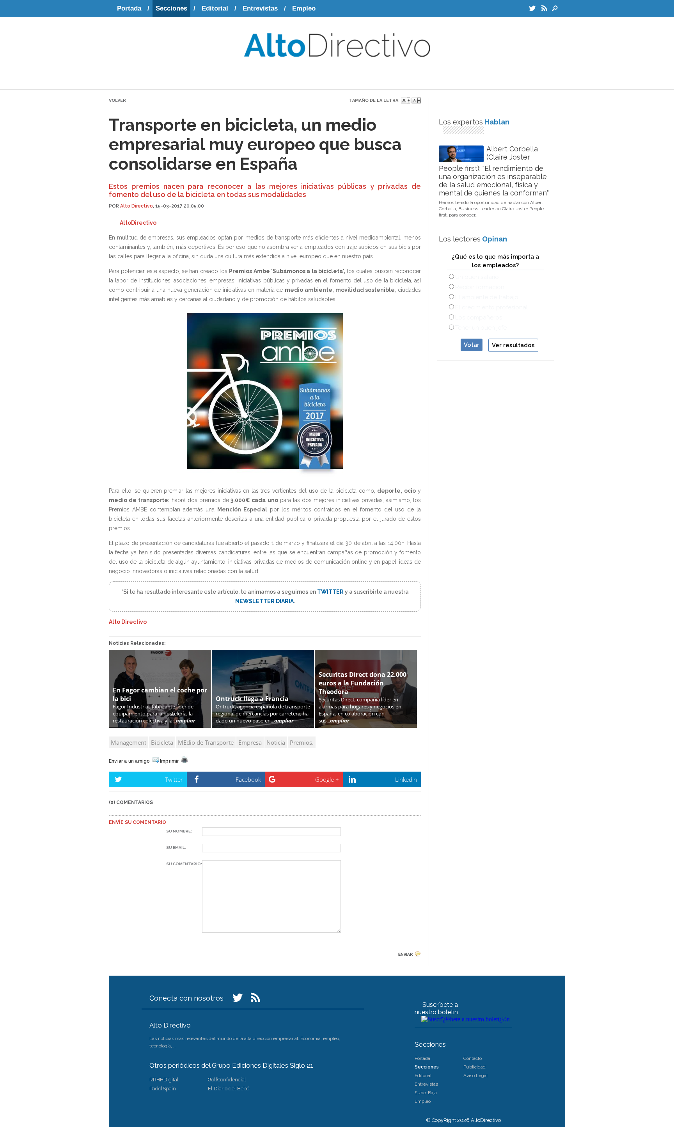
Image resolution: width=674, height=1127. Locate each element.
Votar (471, 344)
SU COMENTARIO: (184, 864)
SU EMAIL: (176, 847)
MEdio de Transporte (206, 742)
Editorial (215, 8)
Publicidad (474, 1067)
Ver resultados (513, 345)
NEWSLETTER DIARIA (264, 601)
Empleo (304, 8)
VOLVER (117, 100)
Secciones (171, 8)
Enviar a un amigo (131, 761)
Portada (129, 8)
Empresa (250, 742)
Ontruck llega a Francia (252, 698)
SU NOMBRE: (179, 831)
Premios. (302, 742)
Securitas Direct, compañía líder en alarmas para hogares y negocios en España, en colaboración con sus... (360, 710)
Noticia (275, 742)
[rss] (255, 999)
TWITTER (331, 592)
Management (128, 742)
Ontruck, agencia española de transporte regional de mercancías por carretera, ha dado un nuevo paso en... (263, 713)
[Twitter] (237, 999)
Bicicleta (162, 742)
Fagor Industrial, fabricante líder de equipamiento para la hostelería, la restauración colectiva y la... (154, 713)
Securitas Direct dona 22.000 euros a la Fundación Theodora (362, 683)
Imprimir (170, 761)
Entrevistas (260, 8)
